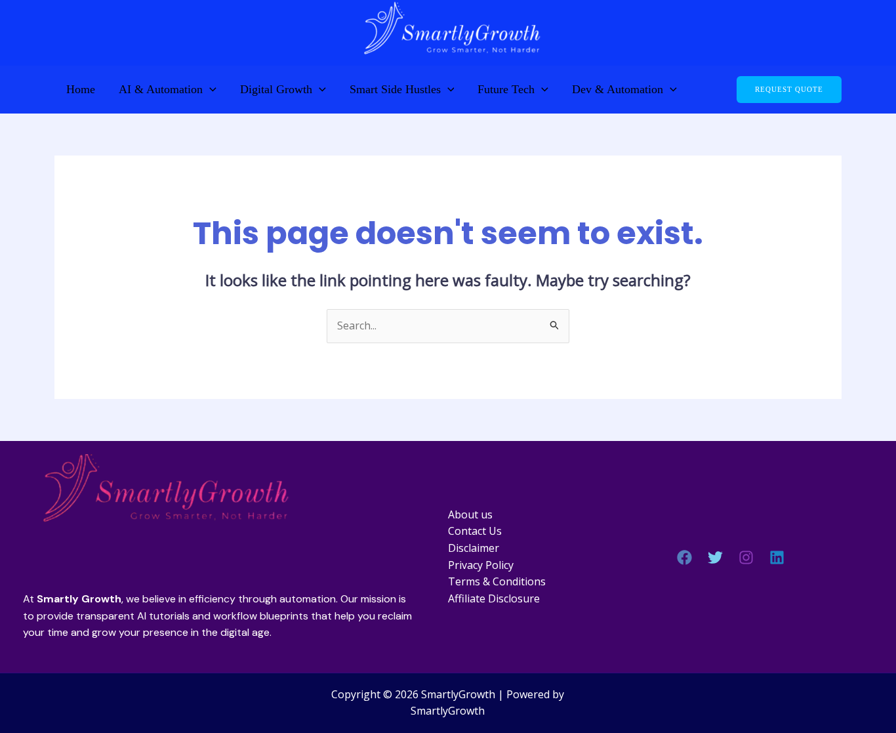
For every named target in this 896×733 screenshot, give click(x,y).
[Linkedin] (776, 557)
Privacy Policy (481, 565)
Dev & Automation (617, 89)
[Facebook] (684, 557)
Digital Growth (276, 89)
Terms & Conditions (497, 581)
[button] (209, 89)
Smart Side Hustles (395, 89)
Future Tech (506, 89)
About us (470, 514)
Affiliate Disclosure (494, 598)
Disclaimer (473, 548)
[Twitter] (715, 557)
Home (80, 89)
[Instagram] (746, 557)
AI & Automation (161, 89)
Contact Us (475, 531)
